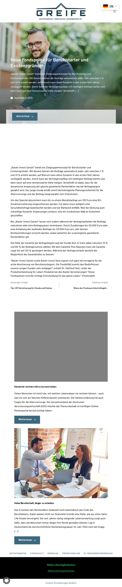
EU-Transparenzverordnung (98, 553)
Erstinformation (18, 553)
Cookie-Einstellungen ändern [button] (61, 583)
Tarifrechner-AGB (71, 553)
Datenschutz (37, 553)
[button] (6, 580)
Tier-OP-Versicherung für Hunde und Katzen (31, 288)
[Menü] (114, 11)
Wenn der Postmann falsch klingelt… (91, 288)
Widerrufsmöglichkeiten (61, 570)
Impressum (52, 553)
